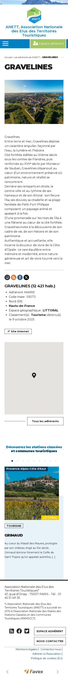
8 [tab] (50, 460)
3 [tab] (23, 460)
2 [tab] (18, 460)
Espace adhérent (51, 43)
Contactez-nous (51, 649)
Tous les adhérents (45, 421)
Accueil (8, 57)
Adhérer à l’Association (46, 653)
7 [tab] (45, 460)
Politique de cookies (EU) (47, 658)
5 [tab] (34, 460)
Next (58, 671)
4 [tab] (28, 460)
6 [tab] (39, 460)
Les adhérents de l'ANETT (27, 57)
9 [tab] (56, 460)
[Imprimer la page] (7, 277)
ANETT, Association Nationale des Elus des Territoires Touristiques (34, 31)
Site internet (20, 331)
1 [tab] (12, 460)
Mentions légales (26, 649)
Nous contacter (50, 641)
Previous (8, 671)
